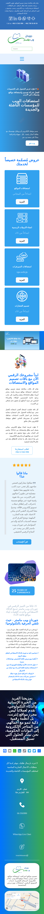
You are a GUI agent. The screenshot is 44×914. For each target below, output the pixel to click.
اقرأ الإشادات (22, 542)
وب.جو (32, 143)
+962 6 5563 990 (17, 23)
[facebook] (10, 18)
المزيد (22, 202)
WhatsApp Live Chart (22, 834)
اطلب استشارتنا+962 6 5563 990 (22, 450)
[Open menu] (22, 59)
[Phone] (28, 18)
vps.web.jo (22, 272)
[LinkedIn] (15, 18)
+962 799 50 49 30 (31, 23)
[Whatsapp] (24, 18)
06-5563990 (22, 813)
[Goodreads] (19, 18)
